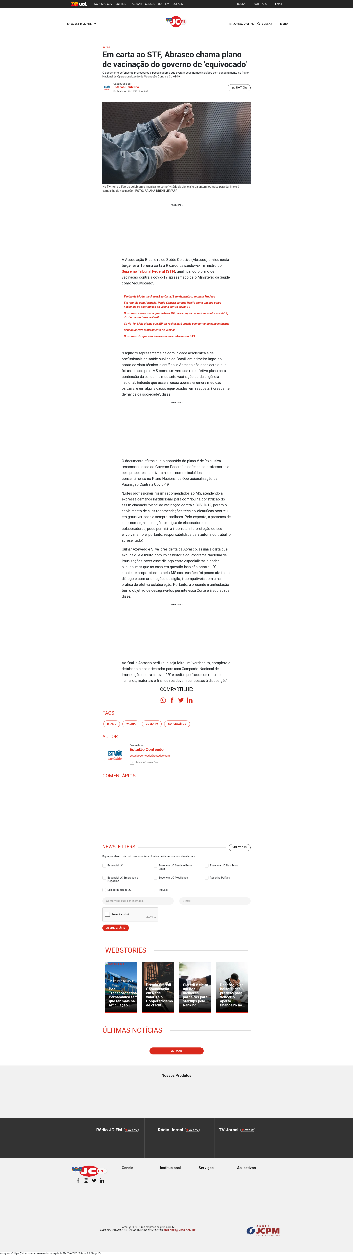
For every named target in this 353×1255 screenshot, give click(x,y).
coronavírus (177, 723)
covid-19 (152, 723)
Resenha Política (220, 877)
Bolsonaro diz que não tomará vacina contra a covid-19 (159, 336)
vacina (131, 723)
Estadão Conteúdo (126, 87)
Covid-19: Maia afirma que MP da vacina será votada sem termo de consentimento (176, 323)
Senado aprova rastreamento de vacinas (149, 330)
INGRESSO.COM (103, 4)
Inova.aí (163, 889)
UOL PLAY (164, 4)
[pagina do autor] (114, 755)
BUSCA (241, 4)
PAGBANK (136, 4)
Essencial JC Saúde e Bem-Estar (175, 866)
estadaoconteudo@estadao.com (150, 755)
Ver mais (176, 1050)
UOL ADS (178, 4)
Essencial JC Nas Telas (224, 865)
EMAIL (279, 4)
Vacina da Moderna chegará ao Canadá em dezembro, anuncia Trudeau (169, 296)
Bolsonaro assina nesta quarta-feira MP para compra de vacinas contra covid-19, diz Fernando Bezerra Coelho (176, 315)
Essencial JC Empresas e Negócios (123, 878)
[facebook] (172, 700)
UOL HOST (121, 4)
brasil (111, 723)
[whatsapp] (163, 700)
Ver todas (240, 847)
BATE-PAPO (260, 4)
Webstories (125, 950)
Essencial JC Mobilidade (173, 877)
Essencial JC (115, 865)
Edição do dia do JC (120, 889)
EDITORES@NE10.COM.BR (180, 1230)
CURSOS (150, 4)
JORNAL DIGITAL (243, 23)
